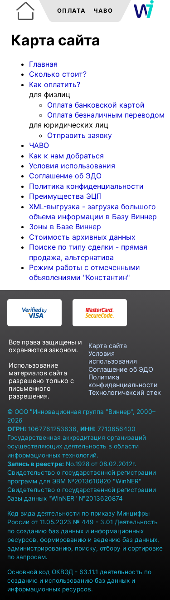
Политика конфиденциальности (86, 186)
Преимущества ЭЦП (65, 196)
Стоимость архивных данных (82, 236)
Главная (43, 64)
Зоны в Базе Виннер (65, 226)
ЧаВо (103, 10)
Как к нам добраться (66, 155)
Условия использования (72, 165)
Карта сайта (107, 345)
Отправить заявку (79, 135)
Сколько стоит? (58, 74)
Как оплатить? (54, 84)
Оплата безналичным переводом (106, 114)
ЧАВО (39, 145)
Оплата (71, 10)
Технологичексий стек (124, 392)
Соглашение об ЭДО (65, 175)
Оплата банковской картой (96, 104)
